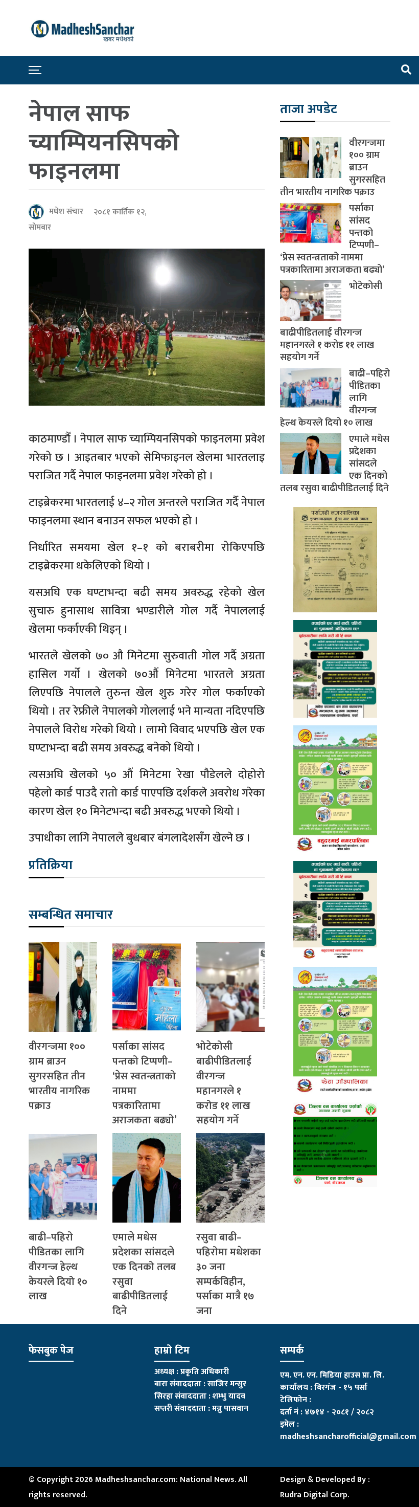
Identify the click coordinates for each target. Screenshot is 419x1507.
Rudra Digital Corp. (314, 1495)
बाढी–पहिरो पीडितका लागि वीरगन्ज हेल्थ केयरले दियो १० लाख (58, 1267)
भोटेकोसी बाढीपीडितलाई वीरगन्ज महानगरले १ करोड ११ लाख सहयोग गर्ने (223, 1083)
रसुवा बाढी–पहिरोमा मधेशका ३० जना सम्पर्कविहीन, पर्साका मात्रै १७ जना (228, 1274)
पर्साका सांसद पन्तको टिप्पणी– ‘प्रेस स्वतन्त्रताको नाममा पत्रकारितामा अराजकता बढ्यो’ (144, 1083)
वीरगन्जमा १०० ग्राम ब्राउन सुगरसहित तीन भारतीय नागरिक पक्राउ (59, 1076)
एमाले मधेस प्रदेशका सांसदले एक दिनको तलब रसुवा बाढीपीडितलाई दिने (144, 1274)
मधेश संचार (66, 211)
